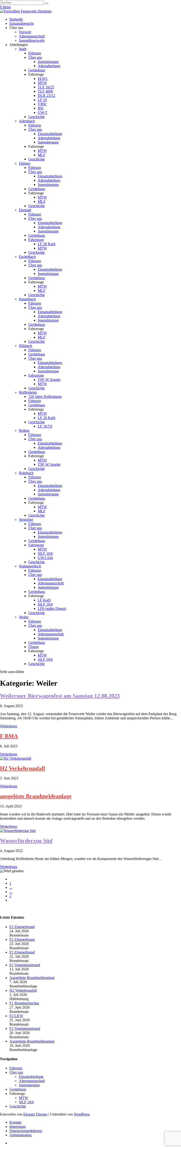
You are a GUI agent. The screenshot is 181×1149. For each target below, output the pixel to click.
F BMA (9, 736)
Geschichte (36, 117)
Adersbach (27, 121)
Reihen (24, 430)
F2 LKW (16, 1016)
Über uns (35, 57)
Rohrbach (26, 473)
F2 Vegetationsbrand (24, 965)
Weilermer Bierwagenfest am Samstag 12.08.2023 (60, 696)
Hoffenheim (28, 392)
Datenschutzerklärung (25, 1131)
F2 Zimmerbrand (22, 927)
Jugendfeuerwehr (32, 40)
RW (41, 108)
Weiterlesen (8, 726)
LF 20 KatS (46, 244)
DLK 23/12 (46, 96)
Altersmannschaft (32, 36)
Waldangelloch (30, 566)
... (10, 887)
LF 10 (42, 100)
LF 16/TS (45, 426)
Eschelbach (27, 257)
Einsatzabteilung (50, 134)
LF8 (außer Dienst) (52, 609)
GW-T (42, 112)
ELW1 (43, 79)
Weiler (24, 617)
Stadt (22, 49)
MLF (41, 155)
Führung (34, 53)
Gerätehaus (36, 70)
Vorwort (25, 32)
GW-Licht (45, 558)
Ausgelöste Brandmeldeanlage (32, 978)
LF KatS (44, 600)
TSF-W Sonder (49, 380)
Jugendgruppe (48, 62)
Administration (20, 1135)
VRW (42, 104)
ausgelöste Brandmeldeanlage (36, 796)
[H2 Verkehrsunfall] (15, 758)
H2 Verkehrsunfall (22, 768)
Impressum (17, 1127)
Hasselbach (27, 299)
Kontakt (15, 1122)
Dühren (24, 163)
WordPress (82, 1114)
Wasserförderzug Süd (26, 841)
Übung (33, 647)
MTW (42, 83)
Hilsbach (25, 346)
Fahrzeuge (36, 240)
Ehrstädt (25, 210)
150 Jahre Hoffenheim (45, 397)
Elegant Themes (35, 1114)
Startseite (16, 19)
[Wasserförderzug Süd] (18, 831)
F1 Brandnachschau (24, 1003)
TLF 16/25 (46, 87)
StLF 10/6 (45, 553)
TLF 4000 (45, 91)
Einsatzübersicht (21, 23)
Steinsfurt (26, 519)
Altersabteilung (49, 66)
